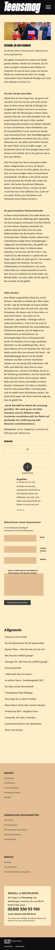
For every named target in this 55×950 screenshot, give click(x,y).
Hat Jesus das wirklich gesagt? (19, 656)
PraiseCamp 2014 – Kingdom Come (21, 712)
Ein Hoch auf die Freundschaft (19, 687)
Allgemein (39, 51)
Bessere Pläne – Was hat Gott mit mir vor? (25, 650)
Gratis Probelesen (11, 788)
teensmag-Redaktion (13, 54)
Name (42, 538)
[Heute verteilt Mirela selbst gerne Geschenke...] (27, 40)
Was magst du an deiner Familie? (21, 699)
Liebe (15, 433)
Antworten (20, 510)
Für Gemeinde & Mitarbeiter (16, 830)
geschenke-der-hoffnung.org (19, 420)
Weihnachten (24, 433)
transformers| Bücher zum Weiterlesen (23, 724)
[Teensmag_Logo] (23, 7)
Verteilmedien (10, 839)
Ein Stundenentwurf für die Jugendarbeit (24, 643)
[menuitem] (47, 7)
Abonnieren (9, 778)
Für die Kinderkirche (12, 834)
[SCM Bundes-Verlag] (12, 942)
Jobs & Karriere (10, 867)
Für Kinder (8, 820)
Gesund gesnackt (13, 668)
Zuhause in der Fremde (16, 637)
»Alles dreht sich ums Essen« (18, 674)
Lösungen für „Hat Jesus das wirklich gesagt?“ (27, 662)
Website (43, 559)
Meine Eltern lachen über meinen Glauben (25, 705)
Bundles (7, 797)
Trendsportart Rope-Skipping (18, 693)
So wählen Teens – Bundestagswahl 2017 (24, 681)
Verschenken (9, 783)
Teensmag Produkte (12, 792)
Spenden (7, 862)
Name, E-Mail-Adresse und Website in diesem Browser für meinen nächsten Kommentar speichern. (23, 573)
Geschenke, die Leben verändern (20, 718)
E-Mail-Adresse (43, 551)
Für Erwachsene (10, 825)
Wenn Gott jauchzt (14, 730)
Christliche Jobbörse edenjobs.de (17, 872)
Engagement (29, 429)
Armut (20, 429)
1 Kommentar (26, 51)
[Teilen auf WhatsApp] (27, 449)
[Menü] (47, 7)
